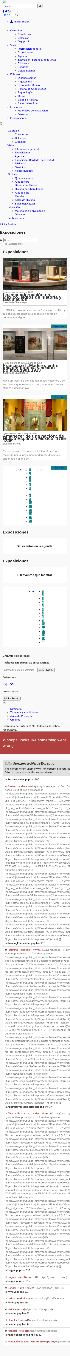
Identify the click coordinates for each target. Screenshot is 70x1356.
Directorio (16, 708)
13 (30, 513)
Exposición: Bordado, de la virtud (37, 59)
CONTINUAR (46, 670)
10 (30, 502)
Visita (13, 45)
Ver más (59, 326)
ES (8, 15)
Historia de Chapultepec (32, 88)
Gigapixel (23, 41)
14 (30, 517)
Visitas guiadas (26, 70)
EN (16, 15)
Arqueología (25, 92)
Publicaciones (18, 117)
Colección (16, 30)
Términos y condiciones (24, 712)
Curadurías (24, 34)
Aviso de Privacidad (21, 716)
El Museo (15, 74)
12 (30, 510)
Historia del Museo (29, 85)
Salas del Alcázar (28, 103)
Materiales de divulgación (33, 110)
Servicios (23, 66)
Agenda (22, 56)
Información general (29, 48)
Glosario (23, 114)
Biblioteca (23, 63)
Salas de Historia (28, 99)
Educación (16, 107)
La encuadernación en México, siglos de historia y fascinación (32, 297)
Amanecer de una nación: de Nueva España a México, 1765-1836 (35, 438)
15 (30, 521)
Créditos (15, 719)
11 (30, 506)
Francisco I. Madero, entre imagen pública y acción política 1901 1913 (30, 368)
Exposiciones (25, 52)
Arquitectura (25, 81)
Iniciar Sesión (21, 21)
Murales (22, 96)
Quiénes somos (27, 77)
